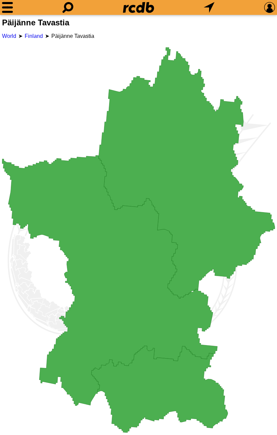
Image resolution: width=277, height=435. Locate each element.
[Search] (67, 7)
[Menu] (7, 7)
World (9, 36)
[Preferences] (269, 7)
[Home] (138, 7)
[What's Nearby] (209, 7)
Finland (34, 36)
